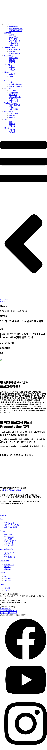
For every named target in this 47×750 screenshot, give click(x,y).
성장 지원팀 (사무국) (16, 29)
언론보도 (12, 76)
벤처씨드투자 (13, 45)
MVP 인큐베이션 (15, 41)
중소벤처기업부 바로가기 (8, 613)
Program (7, 33)
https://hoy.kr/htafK (13, 490)
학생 (10, 66)
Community (8, 56)
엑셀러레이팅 (13, 43)
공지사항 (12, 74)
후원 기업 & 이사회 (15, 31)
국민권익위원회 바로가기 (8, 611)
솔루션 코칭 (13, 39)
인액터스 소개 (13, 27)
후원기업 (12, 62)
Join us (2, 573)
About (6, 24)
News (6, 72)
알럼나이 (12, 60)
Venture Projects (10, 47)
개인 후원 (12, 70)
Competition (13, 37)
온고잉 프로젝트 (14, 49)
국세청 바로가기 (5, 609)
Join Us (7, 64)
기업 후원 (12, 68)
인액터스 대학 (13, 58)
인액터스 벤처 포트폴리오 (14, 52)
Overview (12, 35)
